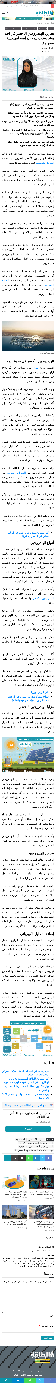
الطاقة (16, 1375)
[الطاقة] (45, 13)
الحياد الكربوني (36, 1139)
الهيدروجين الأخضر (43, 598)
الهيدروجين (47, 1142)
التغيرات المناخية (16, 472)
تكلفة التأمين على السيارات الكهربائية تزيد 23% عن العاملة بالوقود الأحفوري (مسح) (15, 1194)
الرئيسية (48, 23)
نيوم (36, 367)
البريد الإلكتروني (46, 1326)
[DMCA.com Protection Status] (42, 1361)
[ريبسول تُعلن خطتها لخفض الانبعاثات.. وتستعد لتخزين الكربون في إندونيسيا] (41, 1212)
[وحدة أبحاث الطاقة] (28, 18)
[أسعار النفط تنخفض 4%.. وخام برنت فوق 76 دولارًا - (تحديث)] (41, 1182)
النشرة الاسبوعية (26, 28)
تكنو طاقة (7, 28)
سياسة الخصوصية (19, 1371)
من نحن (40, 1371)
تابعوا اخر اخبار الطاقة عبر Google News (26, 1105)
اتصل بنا (31, 1371)
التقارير (35, 28)
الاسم (51, 1316)
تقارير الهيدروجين (16, 28)
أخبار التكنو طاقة (42, 28)
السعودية (21, 1139)
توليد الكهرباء (46, 1150)
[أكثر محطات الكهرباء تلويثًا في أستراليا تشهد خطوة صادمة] (14, 1212)
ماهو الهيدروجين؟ (40, 692)
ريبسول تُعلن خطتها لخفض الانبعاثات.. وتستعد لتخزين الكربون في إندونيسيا (44, 1224)
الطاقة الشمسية (45, 162)
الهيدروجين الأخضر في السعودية (35, 1146)
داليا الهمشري (47, 48)
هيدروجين (40, 23)
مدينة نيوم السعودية (26, 1150)
